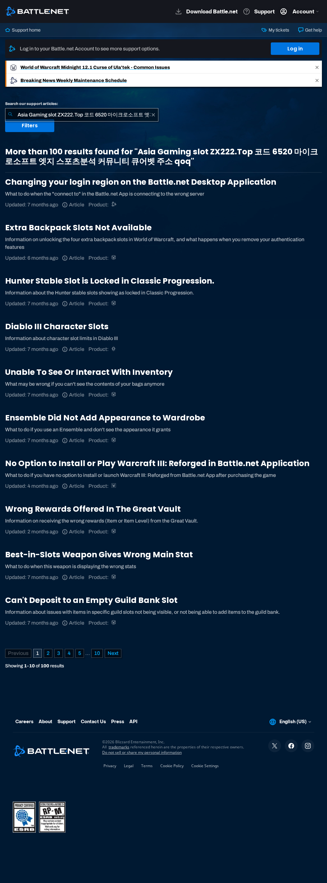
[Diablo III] (114, 349)
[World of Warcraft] (114, 258)
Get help (313, 30)
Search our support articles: (31, 103)
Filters (30, 125)
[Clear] (153, 115)
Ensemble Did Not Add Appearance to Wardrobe (105, 417)
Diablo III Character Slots (57, 326)
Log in (295, 48)
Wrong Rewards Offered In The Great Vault (93, 509)
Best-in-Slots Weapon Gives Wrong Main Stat (99, 554)
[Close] (317, 67)
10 (97, 653)
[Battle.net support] (114, 204)
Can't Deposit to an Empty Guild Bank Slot (91, 600)
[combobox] (81, 115)
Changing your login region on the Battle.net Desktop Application (140, 182)
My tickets (278, 30)
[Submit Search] (10, 115)
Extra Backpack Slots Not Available (78, 227)
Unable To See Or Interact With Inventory (89, 372)
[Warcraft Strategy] (114, 486)
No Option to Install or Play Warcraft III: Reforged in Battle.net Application (157, 463)
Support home (26, 30)
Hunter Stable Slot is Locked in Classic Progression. (109, 280)
